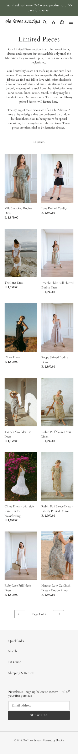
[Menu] (71, 21)
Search (12, 651)
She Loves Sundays (32, 740)
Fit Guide (14, 662)
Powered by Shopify (53, 740)
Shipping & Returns (21, 673)
